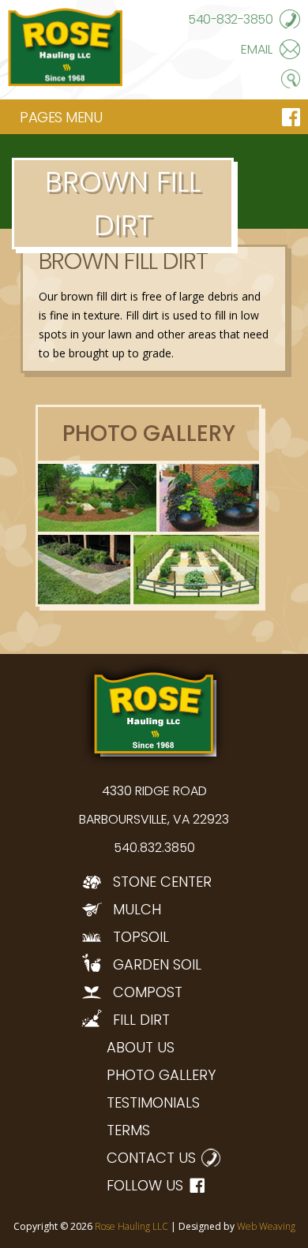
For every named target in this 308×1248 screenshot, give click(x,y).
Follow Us (145, 1185)
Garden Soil (157, 964)
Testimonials (153, 1102)
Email (256, 49)
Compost (147, 992)
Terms (128, 1130)
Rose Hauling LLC (131, 1226)
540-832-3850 (230, 19)
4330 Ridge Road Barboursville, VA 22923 (154, 805)
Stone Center (162, 881)
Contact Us (151, 1158)
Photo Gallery (161, 1075)
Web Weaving (266, 1226)
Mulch (137, 909)
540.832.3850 (154, 848)
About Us (141, 1047)
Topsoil (141, 937)
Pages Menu (61, 117)
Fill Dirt (141, 1019)
